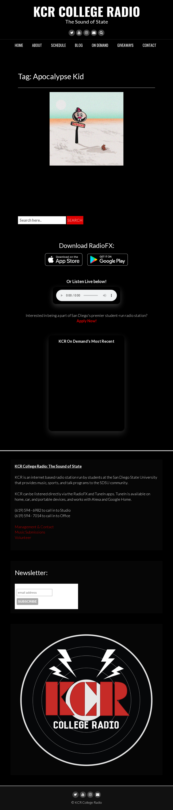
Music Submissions (30, 532)
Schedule (58, 45)
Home (19, 45)
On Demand (100, 45)
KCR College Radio (86, 11)
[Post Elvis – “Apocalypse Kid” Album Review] (86, 128)
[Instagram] (86, 33)
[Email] (94, 33)
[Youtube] (79, 33)
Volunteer (23, 537)
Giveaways (125, 45)
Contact (149, 45)
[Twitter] (72, 33)
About (37, 45)
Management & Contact (34, 526)
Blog (79, 45)
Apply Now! (87, 321)
